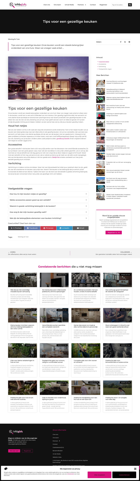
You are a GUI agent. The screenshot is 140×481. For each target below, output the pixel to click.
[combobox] (119, 4)
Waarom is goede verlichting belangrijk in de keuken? (48, 206)
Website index (57, 457)
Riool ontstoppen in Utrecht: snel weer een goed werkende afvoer (117, 326)
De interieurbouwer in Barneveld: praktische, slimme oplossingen (54, 290)
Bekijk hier (56, 157)
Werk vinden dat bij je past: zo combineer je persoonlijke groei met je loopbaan (118, 147)
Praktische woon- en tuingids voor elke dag (116, 398)
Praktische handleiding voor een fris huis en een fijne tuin (85, 398)
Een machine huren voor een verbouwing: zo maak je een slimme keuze (118, 107)
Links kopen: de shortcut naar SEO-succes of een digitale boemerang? (70, 461)
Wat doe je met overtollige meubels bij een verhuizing (20, 290)
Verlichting (102, 66)
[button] (135, 469)
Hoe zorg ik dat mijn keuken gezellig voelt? (48, 212)
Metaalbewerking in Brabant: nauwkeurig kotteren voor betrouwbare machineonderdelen (117, 91)
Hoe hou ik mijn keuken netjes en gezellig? (48, 194)
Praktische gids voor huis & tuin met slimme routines (21, 398)
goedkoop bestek (63, 138)
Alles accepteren (99, 475)
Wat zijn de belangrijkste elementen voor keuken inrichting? (48, 218)
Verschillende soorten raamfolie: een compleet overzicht (53, 326)
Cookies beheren (124, 475)
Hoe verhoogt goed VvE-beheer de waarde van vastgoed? (117, 290)
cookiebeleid (70, 474)
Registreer (103, 5)
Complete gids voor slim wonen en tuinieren (85, 361)
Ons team (57, 5)
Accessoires (102, 64)
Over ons (47, 5)
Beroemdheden (58, 450)
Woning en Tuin (14, 39)
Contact (93, 5)
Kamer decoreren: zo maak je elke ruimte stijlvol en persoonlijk (86, 326)
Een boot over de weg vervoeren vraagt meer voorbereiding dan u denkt (116, 180)
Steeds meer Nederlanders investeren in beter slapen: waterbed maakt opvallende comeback (118, 196)
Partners (81, 5)
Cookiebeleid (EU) (58, 447)
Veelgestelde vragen (105, 69)
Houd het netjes (104, 61)
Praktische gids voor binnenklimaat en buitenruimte (117, 361)
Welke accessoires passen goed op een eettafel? (48, 200)
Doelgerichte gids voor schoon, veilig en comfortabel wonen (53, 361)
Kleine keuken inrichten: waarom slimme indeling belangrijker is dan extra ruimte (22, 327)
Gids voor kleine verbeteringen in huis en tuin (22, 361)
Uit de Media (69, 5)
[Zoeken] (130, 4)
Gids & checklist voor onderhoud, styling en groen (54, 398)
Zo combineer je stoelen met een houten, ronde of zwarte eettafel (86, 290)
